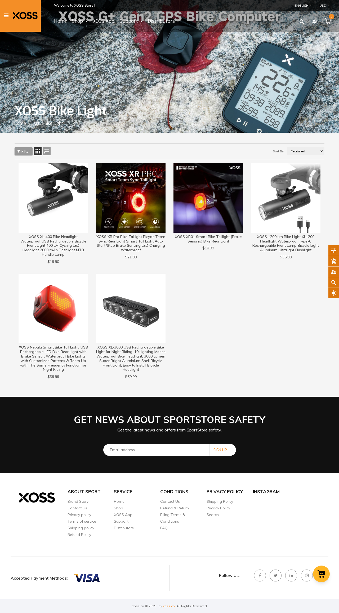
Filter (25, 151)
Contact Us (77, 508)
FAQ (164, 528)
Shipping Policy (220, 501)
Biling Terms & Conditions (172, 518)
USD (319, 5)
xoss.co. (169, 606)
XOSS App (123, 514)
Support (121, 521)
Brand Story (78, 501)
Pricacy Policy (218, 508)
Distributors (124, 528)
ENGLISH (302, 5)
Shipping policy (81, 528)
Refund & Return (174, 508)
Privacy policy (79, 514)
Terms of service (82, 521)
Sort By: (278, 151)
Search (213, 514)
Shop (118, 508)
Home (119, 501)
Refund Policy (79, 534)
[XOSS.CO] (86, 578)
